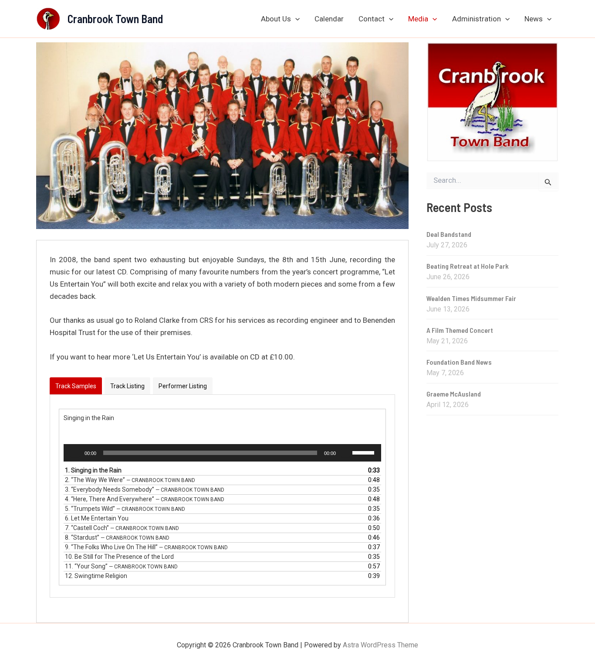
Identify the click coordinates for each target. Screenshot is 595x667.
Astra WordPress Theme (380, 645)
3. (144, 489)
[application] (222, 453)
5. (125, 508)
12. (96, 575)
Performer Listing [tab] (183, 386)
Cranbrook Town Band (115, 18)
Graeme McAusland (453, 394)
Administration (476, 18)
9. (146, 547)
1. (93, 470)
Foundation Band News (459, 362)
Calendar (329, 18)
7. (122, 527)
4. (144, 499)
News (533, 18)
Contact (371, 18)
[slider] (364, 452)
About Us (276, 18)
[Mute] (345, 452)
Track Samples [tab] (75, 386)
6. (96, 518)
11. (121, 566)
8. (117, 537)
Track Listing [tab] (127, 386)
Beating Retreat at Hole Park (467, 266)
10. (119, 556)
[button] (295, 18)
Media (418, 18)
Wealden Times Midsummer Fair (471, 298)
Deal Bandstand (448, 234)
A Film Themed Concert (459, 330)
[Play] (75, 452)
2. (130, 479)
